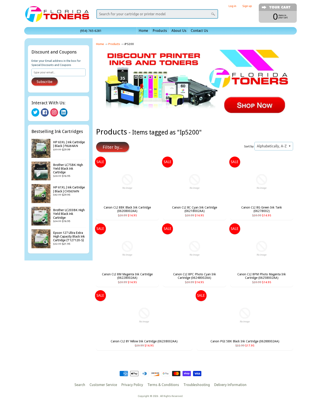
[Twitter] (35, 112)
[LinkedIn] (63, 112)
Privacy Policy (132, 385)
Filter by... (113, 147)
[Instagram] (54, 112)
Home (143, 31)
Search (79, 385)
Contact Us (199, 31)
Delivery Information (230, 385)
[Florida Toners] (57, 16)
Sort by (249, 146)
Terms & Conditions (163, 385)
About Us (178, 31)
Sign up (247, 6)
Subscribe (44, 82)
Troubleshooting (196, 385)
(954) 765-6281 (91, 31)
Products (160, 31)
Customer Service (103, 385)
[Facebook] (45, 112)
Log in (232, 6)
